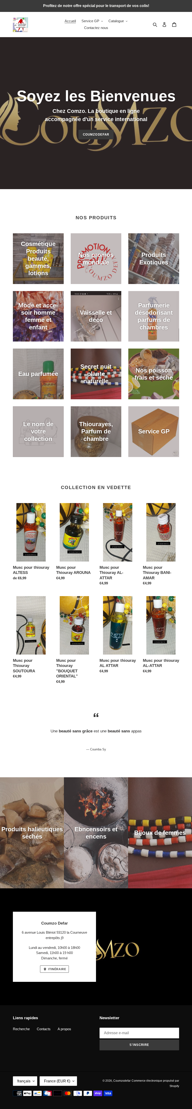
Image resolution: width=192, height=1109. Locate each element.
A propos (64, 1029)
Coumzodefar (96, 134)
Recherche (21, 1029)
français (23, 1081)
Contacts (44, 1029)
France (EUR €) (57, 1081)
